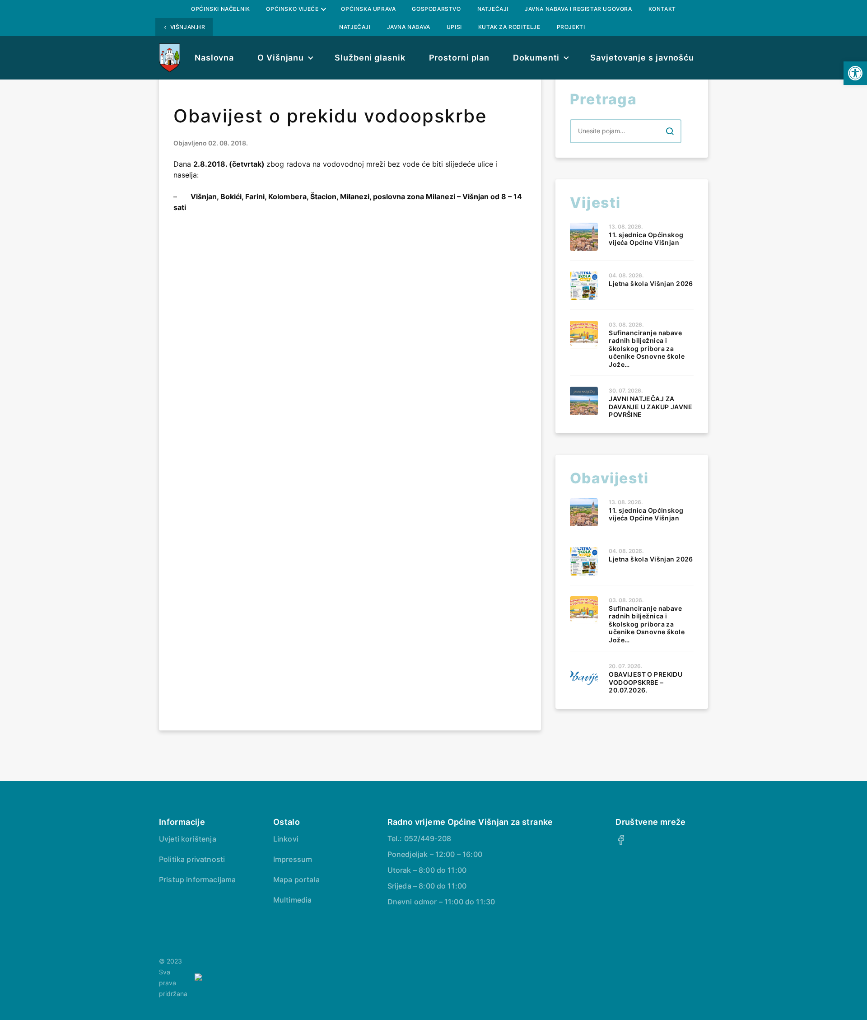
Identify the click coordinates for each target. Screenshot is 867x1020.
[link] (855, 73)
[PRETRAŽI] (670, 131)
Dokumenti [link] (536, 57)
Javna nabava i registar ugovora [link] (578, 8)
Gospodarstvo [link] (436, 8)
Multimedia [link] (292, 899)
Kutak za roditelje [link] (509, 26)
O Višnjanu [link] (280, 57)
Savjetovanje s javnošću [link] (642, 57)
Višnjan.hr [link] (187, 26)
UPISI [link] (454, 26)
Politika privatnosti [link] (192, 859)
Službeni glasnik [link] (370, 57)
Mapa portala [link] (296, 879)
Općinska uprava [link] (368, 8)
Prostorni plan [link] (459, 57)
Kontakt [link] (662, 8)
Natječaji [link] (492, 8)
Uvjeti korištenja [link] (187, 838)
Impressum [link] (292, 859)
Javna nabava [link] (408, 26)
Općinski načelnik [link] (220, 8)
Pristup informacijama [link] (197, 879)
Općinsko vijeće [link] (292, 8)
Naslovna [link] (214, 57)
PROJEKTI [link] (571, 26)
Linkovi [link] (285, 838)
